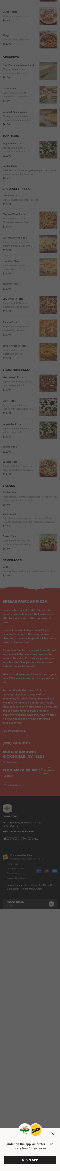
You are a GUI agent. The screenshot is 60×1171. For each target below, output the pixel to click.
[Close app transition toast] (52, 1133)
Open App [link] (30, 1160)
